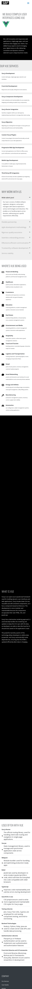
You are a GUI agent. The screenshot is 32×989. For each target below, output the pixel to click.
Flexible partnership (9, 222)
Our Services (5, 981)
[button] (16, 197)
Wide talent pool (8, 197)
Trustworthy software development (15, 248)
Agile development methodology (14, 227)
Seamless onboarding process (13, 238)
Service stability (7, 253)
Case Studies (5, 985)
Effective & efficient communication (15, 243)
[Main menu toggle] (28, 3)
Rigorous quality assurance (12, 232)
